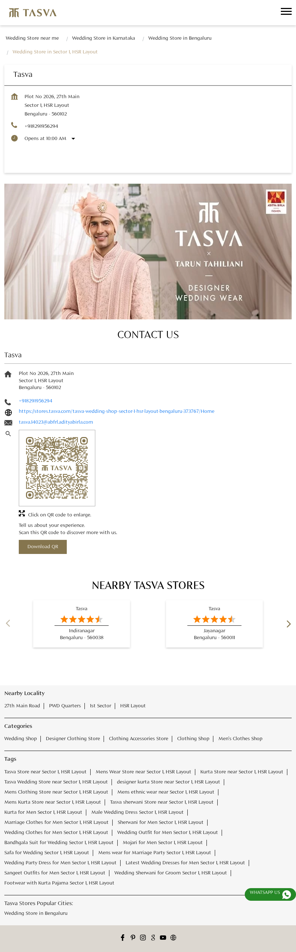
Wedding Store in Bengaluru (36, 913)
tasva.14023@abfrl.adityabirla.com (56, 422)
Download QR (42, 546)
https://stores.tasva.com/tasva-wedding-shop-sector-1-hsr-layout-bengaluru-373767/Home (116, 411)
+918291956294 (41, 126)
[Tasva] (32, 12)
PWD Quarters (65, 705)
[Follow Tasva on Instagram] (143, 939)
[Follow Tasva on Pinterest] (133, 939)
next (287, 624)
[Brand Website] (173, 939)
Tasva (81, 608)
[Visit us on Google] (153, 939)
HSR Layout (133, 705)
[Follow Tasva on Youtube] (163, 939)
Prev (8, 624)
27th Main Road (22, 705)
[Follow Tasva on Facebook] (123, 939)
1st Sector (100, 705)
